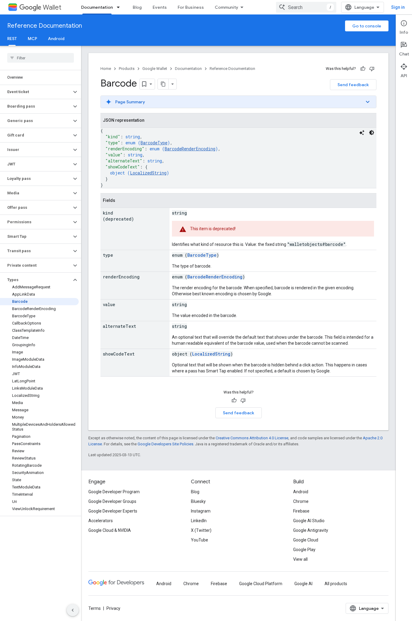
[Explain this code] (362, 132)
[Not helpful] (371, 68)
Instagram (201, 511)
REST (12, 38)
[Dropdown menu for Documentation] (120, 7)
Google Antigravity (310, 530)
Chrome (301, 501)
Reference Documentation (44, 26)
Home (105, 68)
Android (56, 38)
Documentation (97, 7)
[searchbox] (40, 58)
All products (336, 583)
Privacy (113, 608)
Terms (94, 608)
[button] (35, 92)
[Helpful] (362, 68)
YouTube (199, 540)
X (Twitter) (201, 530)
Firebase (301, 511)
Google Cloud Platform (260, 583)
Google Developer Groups (112, 501)
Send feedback (353, 84)
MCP (32, 38)
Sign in (398, 7)
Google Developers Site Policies (165, 444)
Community (226, 7)
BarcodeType (154, 143)
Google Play (304, 549)
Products (127, 68)
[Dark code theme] (371, 132)
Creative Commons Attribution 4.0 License (252, 438)
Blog (137, 7)
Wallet (52, 7)
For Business (191, 7)
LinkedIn (199, 520)
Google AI (303, 583)
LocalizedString (148, 173)
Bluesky (198, 501)
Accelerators (100, 520)
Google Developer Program (114, 491)
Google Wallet (154, 68)
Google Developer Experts (112, 511)
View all (300, 559)
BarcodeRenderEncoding (190, 149)
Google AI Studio (309, 520)
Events (160, 7)
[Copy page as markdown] (163, 84)
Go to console (366, 26)
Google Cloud (305, 540)
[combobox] (306, 7)
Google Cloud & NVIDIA (109, 530)
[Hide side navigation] (73, 610)
